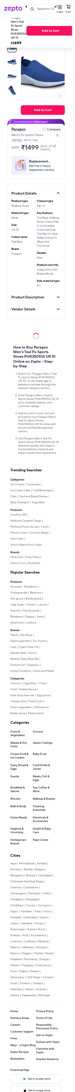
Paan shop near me (22, 695)
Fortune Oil (17, 665)
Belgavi (39, 869)
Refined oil (41, 707)
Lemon (42, 605)
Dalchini (15, 611)
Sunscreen (33, 484)
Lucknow (16, 941)
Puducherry (42, 965)
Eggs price (43, 695)
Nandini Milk (18, 653)
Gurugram (44, 905)
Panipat (44, 959)
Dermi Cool (17, 563)
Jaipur (14, 923)
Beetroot (35, 593)
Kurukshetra (38, 935)
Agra (13, 863)
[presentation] (59, 95)
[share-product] (57, 135)
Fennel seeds (31, 611)
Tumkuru (25, 983)
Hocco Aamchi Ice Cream (26, 545)
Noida (49, 953)
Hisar (38, 911)
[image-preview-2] (12, 76)
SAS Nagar (34, 977)
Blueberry (16, 616)
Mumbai (41, 947)
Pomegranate (18, 593)
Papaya (29, 616)
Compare (54, 129)
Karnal (31, 929)
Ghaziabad (31, 899)
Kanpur (39, 923)
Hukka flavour (27, 689)
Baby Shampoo (19, 502)
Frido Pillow (32, 557)
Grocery (15, 683)
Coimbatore (30, 887)
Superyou (33, 665)
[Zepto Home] (13, 9)
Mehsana (28, 947)
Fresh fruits (36, 701)
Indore (44, 917)
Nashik (38, 953)
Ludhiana (30, 941)
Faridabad (16, 899)
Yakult (14, 635)
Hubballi (15, 917)
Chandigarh (45, 875)
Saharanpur (17, 977)
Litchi (44, 527)
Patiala (14, 965)
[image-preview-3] (12, 90)
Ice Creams (17, 484)
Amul (31, 653)
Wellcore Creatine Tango (25, 521)
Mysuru (15, 953)
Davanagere (18, 893)
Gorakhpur (17, 905)
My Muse (26, 635)
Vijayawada (29, 995)
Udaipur (38, 983)
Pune (13, 971)
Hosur (47, 911)
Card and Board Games (33, 496)
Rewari (34, 971)
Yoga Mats (38, 502)
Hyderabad (30, 917)
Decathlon (33, 563)
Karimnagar (17, 929)
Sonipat (48, 977)
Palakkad (15, 959)
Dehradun (34, 893)
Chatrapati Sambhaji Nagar (26, 881)
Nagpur (27, 953)
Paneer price (36, 713)
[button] (36, 193)
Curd (13, 689)
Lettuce (31, 622)
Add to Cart (50, 31)
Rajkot (24, 971)
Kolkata (15, 935)
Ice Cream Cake (20, 490)
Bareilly (28, 869)
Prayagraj (27, 965)
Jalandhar (27, 923)
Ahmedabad (26, 863)
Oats (13, 496)
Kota (25, 935)
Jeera (40, 616)
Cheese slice (18, 701)
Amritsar (15, 869)
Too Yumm (39, 641)
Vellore (14, 995)
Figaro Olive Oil (28, 647)
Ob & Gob (16, 557)
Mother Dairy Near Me (24, 659)
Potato (31, 605)
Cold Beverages (42, 490)
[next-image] (59, 96)
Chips (42, 683)
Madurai (43, 941)
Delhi (46, 893)
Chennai (15, 887)
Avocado (15, 587)
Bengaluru (16, 875)
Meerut (15, 947)
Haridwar (26, 911)
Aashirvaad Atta (20, 641)
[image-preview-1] (12, 62)
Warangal (44, 995)
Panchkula (30, 959)
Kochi (41, 929)
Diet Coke (16, 539)
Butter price (17, 713)
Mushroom (17, 622)
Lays (13, 647)
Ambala (41, 863)
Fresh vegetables (21, 707)
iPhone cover (18, 533)
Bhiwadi (30, 875)
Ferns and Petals (43, 671)
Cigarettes (29, 683)
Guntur (30, 905)
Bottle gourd (33, 599)
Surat (13, 983)
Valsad (29, 989)
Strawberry (31, 587)
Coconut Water (39, 533)
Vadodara (16, 989)
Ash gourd (16, 599)
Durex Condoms (20, 671)
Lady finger (17, 605)
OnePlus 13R (18, 515)
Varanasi (40, 989)
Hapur (14, 911)
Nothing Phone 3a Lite (24, 527)
